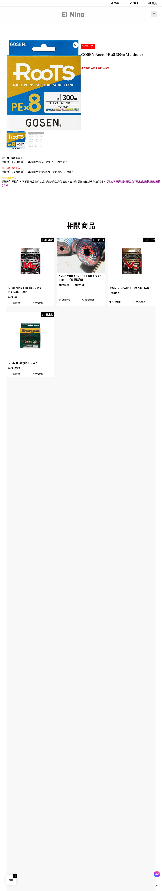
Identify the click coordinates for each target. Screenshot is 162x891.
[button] (75, 45)
